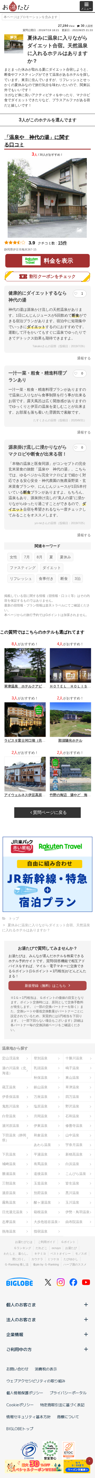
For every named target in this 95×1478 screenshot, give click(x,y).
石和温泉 (72, 1116)
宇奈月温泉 (74, 1145)
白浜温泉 (72, 1164)
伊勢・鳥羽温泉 (77, 1212)
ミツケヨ (53, 1259)
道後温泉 (41, 1174)
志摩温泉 (9, 1222)
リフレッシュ (21, 578)
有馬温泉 (41, 1164)
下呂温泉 (9, 1154)
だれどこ (41, 1248)
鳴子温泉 (72, 1068)
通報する (84, 358)
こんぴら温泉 (75, 1174)
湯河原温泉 (10, 1126)
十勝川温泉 (74, 1058)
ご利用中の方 (19, 1349)
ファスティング (23, 568)
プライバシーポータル (68, 1392)
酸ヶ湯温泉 (42, 1202)
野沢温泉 (72, 1106)
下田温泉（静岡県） (14, 1137)
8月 (39, 557)
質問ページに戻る (49, 812)
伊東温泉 (41, 1126)
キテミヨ (40, 1253)
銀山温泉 (41, 1087)
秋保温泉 (41, 1078)
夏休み (65, 557)
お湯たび (71, 1248)
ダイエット (51, 568)
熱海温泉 (9, 1231)
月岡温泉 (41, 1116)
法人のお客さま (21, 1319)
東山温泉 (72, 1078)
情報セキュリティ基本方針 (28, 1416)
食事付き (46, 578)
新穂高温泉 (74, 1154)
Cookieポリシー (20, 1404)
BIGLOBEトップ (19, 1428)
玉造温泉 (41, 1183)
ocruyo (56, 1248)
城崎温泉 (9, 1164)
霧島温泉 (9, 1202)
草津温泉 (72, 1087)
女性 (13, 557)
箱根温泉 (41, 1212)
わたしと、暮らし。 (17, 1253)
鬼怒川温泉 (10, 1106)
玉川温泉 (72, 1202)
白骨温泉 (9, 1116)
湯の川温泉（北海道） (14, 1070)
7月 (27, 557)
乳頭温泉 (41, 1068)
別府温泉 (41, 1193)
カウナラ (37, 1259)
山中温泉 (72, 1135)
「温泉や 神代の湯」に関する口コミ (36, 141)
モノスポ (81, 1253)
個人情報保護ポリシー (24, 1392)
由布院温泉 (74, 1222)
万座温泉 (41, 1097)
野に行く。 (19, 1259)
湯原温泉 (9, 1193)
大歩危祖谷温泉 (46, 1222)
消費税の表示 (46, 1368)
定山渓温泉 (10, 1058)
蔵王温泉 (9, 1087)
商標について (68, 1416)
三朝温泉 (9, 1183)
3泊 (77, 578)
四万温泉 (72, 1097)
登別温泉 (41, 1058)
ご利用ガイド (46, 1241)
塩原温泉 (41, 1106)
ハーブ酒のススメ (75, 1264)
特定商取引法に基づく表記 (62, 1404)
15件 (62, 243)
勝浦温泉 (9, 1174)
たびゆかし (71, 1259)
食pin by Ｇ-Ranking (46, 1264)
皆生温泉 (72, 1183)
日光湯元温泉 (12, 1212)
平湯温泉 (41, 1154)
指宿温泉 (41, 1231)
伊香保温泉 (10, 1097)
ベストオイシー (60, 1253)
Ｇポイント (68, 1241)
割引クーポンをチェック (52, 276)
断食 (64, 578)
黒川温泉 (72, 1193)
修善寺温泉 (74, 1126)
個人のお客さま (21, 1304)
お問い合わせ (17, 1368)
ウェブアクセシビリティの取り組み (35, 1380)
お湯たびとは (23, 1241)
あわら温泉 (42, 1145)
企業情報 (14, 1334)
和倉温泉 (41, 1135)
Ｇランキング (22, 1248)
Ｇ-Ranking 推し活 (16, 1264)
